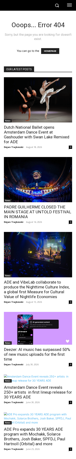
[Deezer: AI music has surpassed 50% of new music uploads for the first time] (38, 328)
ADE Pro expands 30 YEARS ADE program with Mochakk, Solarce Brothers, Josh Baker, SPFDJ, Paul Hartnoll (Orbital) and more (34, 436)
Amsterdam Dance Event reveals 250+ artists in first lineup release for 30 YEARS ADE (38, 392)
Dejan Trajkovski (13, 147)
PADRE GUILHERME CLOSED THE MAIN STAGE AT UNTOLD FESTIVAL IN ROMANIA (37, 212)
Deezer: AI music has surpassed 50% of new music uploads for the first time (37, 354)
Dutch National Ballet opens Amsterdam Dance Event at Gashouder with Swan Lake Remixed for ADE (36, 134)
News (8, 120)
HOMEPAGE (50, 51)
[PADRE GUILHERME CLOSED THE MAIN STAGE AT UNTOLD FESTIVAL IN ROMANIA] (38, 179)
